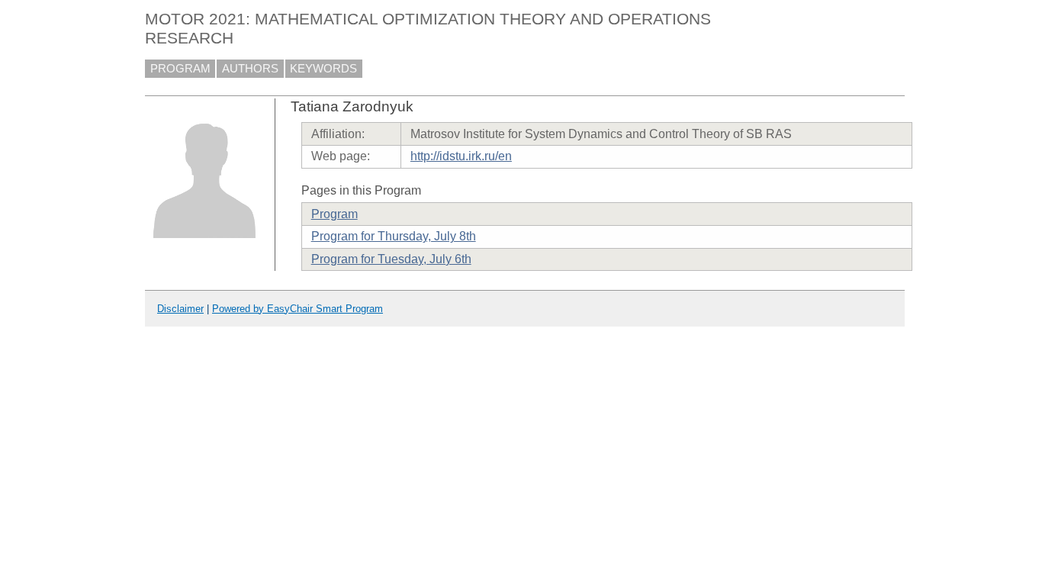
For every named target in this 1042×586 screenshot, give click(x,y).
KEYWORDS (323, 69)
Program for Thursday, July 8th (393, 236)
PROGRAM (180, 69)
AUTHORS (250, 69)
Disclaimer (180, 308)
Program (334, 214)
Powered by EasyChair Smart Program (297, 308)
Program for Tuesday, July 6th (391, 259)
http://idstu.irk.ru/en (461, 156)
